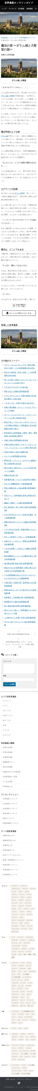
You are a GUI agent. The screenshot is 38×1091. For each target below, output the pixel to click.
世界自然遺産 (7, 752)
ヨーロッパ (7, 701)
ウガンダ (29, 962)
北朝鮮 (29, 954)
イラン (32, 1014)
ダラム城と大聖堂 (8, 96)
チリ (27, 1036)
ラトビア (22, 926)
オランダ (29, 894)
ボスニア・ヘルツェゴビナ (18, 920)
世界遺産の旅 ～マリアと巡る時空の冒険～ (20, 480)
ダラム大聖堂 (20, 193)
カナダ (19, 1028)
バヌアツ (24, 1067)
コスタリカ (28, 1048)
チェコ (19, 908)
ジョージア (14, 903)
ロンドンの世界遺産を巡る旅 (15, 456)
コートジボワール (26, 977)
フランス (22, 914)
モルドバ (27, 923)
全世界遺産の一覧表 (10, 777)
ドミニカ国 (32, 1053)
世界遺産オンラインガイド (19, 2)
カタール (20, 1017)
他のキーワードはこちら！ (12, 855)
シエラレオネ (15, 982)
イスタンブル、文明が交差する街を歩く (19, 403)
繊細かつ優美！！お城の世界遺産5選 (18, 503)
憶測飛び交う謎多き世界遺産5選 (16, 602)
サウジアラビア (28, 1017)
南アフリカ (23, 1005)
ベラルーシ (14, 917)
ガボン (29, 968)
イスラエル (21, 1014)
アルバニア (25, 888)
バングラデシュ (15, 948)
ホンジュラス (21, 1059)
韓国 (13, 957)
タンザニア (28, 985)
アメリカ (14, 1028)
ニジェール (29, 991)
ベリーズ (14, 1059)
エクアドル (30, 1034)
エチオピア (21, 965)
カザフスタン (15, 940)
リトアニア (29, 926)
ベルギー (21, 917)
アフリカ (6, 730)
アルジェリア (15, 962)
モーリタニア (15, 1002)
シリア (13, 1019)
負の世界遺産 (7, 767)
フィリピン (31, 948)
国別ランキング (8, 818)
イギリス (20, 891)
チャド (13, 988)
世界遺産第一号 (8, 850)
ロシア (30, 928)
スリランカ (14, 943)
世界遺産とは (7, 786)
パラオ (25, 1070)
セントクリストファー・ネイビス (27, 1050)
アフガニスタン (15, 1011)
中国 (25, 954)
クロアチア (21, 900)
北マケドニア (15, 931)
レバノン (20, 1022)
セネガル (14, 985)
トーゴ (26, 988)
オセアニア (7, 735)
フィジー (31, 1070)
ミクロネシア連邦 (25, 1073)
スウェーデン (28, 903)
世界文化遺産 (7, 747)
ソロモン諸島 (31, 1065)
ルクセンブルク (15, 928)
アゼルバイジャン (16, 888)
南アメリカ (7, 720)
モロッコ (22, 1000)
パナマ (33, 1056)
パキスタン (24, 948)
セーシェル (21, 985)
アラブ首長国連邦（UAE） (27, 1011)
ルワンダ (28, 1002)
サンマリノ (28, 900)
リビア (22, 1002)
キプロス (22, 897)
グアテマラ (21, 1048)
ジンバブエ (23, 982)
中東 (4, 725)
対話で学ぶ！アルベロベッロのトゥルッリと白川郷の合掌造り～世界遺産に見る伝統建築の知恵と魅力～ (20, 425)
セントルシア (15, 1053)
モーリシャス (30, 1000)
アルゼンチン (15, 1034)
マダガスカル (15, 997)
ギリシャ (14, 900)
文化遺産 (21, 8)
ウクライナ (14, 894)
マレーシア (21, 951)
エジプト (14, 965)
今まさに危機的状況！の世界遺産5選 (18, 484)
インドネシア (20, 937)
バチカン (29, 911)
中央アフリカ (15, 1005)
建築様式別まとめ (9, 840)
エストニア (22, 894)
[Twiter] (19, 1083)
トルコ (18, 1019)
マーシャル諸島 (15, 1073)
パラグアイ (32, 1036)
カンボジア (23, 940)
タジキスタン (27, 943)
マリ (28, 997)
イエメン (14, 1014)
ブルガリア (29, 914)
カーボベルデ (22, 968)
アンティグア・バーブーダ (18, 1045)
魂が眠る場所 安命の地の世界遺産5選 (18, 563)
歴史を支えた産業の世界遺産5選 (16, 391)
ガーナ (19, 971)
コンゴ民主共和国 (16, 977)
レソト (33, 1002)
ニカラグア (14, 1056)
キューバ (14, 1048)
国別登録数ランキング (11, 823)
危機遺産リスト (8, 762)
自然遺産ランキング (10, 808)
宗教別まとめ (7, 845)
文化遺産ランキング (10, 803)
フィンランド (15, 914)
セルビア (14, 908)
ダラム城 (4, 136)
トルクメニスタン (16, 945)
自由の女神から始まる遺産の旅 (16, 452)
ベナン (23, 994)
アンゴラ (22, 962)
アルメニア (32, 888)
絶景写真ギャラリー (10, 865)
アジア (5, 706)
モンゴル (14, 954)
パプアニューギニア (16, 1070)
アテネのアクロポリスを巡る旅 (16, 387)
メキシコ (26, 1028)
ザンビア (27, 980)
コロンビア (14, 1036)
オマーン (14, 1017)
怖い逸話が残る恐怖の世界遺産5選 (17, 606)
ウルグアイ (23, 1034)
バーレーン (25, 1019)
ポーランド (14, 923)
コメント (7, 661)
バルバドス (27, 1056)
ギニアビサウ (32, 971)
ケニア (13, 974)
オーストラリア (15, 1065)
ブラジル (14, 1039)
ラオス (19, 954)
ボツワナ (29, 994)
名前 (4, 676)
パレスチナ (32, 1019)
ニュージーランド (16, 1067)
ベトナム (14, 951)
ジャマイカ (14, 1050)
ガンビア (14, 971)
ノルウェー (14, 911)
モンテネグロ (15, 926)
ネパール (24, 945)
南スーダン (30, 1005)
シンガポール (31, 940)
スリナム (21, 1036)
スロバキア (21, 905)
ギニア (25, 971)
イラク (27, 1014)
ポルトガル (29, 920)
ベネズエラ (21, 1039)
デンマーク (26, 908)
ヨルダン (14, 1022)
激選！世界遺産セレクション (13, 860)
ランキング (13, 8)
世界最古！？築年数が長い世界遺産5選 (19, 597)
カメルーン (14, 968)
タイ (20, 943)
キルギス (29, 897)
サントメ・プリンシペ (17, 980)
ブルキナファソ (15, 994)
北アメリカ (7, 710)
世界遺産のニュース (10, 874)
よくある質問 (7, 781)
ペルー (27, 1039)
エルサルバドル (30, 1045)
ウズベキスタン (29, 937)
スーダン (30, 982)
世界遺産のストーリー (28, 38)
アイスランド (15, 885)
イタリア (27, 891)
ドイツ (32, 908)
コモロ (18, 974)
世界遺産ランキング (10, 799)
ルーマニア (24, 928)
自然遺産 (29, 8)
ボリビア (33, 1039)
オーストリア (15, 897)
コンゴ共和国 (26, 974)
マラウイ (22, 997)
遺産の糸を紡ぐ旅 (11, 475)
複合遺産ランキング (10, 813)
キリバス (23, 1065)
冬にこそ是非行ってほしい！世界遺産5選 (20, 537)
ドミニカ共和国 (24, 1053)
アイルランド (23, 885)
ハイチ (20, 1056)
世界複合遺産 (7, 757)
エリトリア (28, 965)
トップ (4, 8)
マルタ (20, 923)
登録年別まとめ (8, 835)
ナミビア (22, 991)
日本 (34, 954)
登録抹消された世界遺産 (11, 772)
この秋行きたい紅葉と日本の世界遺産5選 (20, 618)
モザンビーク (15, 1000)
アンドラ (14, 891)
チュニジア (19, 988)
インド (13, 937)
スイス (20, 903)
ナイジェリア (15, 991)
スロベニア (28, 905)
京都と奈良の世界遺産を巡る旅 (16, 440)
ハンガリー (22, 911)
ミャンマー (28, 951)
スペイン (14, 905)
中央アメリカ (7, 715)
